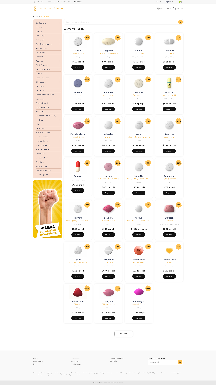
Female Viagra (77, 134)
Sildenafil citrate (108, 221)
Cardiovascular (42, 78)
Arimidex (169, 134)
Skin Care (40, 162)
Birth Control (41, 65)
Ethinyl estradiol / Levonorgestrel (110, 179)
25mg (134, 57)
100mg (143, 57)
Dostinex (169, 50)
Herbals (39, 120)
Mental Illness (42, 141)
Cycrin (78, 259)
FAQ (35, 364)
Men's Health (42, 137)
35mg (106, 99)
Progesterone (138, 262)
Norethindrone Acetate (108, 53)
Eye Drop (40, 99)
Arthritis (39, 57)
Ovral (138, 134)
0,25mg (167, 57)
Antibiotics (40, 52)
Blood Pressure (43, 69)
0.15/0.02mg (138, 182)
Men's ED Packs (43, 132)
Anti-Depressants (43, 44)
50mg (138, 57)
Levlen (108, 176)
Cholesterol (41, 82)
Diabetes (40, 86)
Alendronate (108, 95)
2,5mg (139, 99)
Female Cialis (169, 259)
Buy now (78, 67)
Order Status (165, 8)
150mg (171, 224)
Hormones (40, 128)
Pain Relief (40, 154)
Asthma (39, 61)
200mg (83, 180)
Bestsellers (41, 23)
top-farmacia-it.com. (106, 383)
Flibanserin (78, 301)
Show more (124, 334)
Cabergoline (169, 53)
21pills (139, 224)
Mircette (138, 176)
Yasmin (139, 218)
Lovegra (108, 218)
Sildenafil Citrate (78, 137)
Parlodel (138, 92)
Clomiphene (139, 53)
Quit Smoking (42, 158)
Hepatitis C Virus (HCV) (46, 116)
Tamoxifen (108, 137)
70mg (110, 99)
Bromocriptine (139, 95)
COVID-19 (40, 27)
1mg (76, 99)
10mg (106, 140)
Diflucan (169, 218)
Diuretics (40, 90)
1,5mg (78, 57)
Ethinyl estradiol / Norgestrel (138, 137)
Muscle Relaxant (43, 149)
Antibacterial (41, 48)
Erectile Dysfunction (45, 95)
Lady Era (108, 301)
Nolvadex (108, 134)
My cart (180, 8)
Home (35, 16)
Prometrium (138, 259)
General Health (42, 107)
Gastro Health (42, 103)
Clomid (139, 50)
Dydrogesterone (169, 179)
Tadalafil (169, 262)
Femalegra (138, 301)
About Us (75, 361)
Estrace (78, 92)
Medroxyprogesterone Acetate (78, 221)
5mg (108, 57)
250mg (166, 99)
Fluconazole (169, 221)
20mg (110, 140)
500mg (172, 99)
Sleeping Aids (42, 175)
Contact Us (75, 358)
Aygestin (108, 50)
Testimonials (76, 364)
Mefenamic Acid (169, 95)
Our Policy (114, 361)
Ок (180, 362)
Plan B (77, 50)
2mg (79, 99)
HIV (37, 124)
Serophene (108, 259)
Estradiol (77, 95)
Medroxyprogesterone (78, 262)
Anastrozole (169, 137)
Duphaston (169, 176)
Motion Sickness (43, 145)
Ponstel (169, 92)
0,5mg (172, 57)
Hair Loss (40, 111)
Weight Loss (41, 166)
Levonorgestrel (78, 53)
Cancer (39, 73)
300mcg (138, 140)
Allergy (39, 31)
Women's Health (43, 170)
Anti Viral (40, 40)
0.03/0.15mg (108, 182)
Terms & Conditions (117, 358)
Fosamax (108, 92)
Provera (78, 218)
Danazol (78, 176)
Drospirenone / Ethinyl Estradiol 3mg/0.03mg (145, 221)
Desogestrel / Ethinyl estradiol (139, 179)
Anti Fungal (41, 36)
